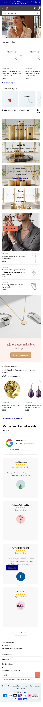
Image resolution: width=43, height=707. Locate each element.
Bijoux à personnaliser (21, 355)
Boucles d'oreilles (20, 167)
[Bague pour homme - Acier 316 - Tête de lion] (12, 389)
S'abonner (37, 675)
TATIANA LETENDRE (20, 548)
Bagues (21, 191)
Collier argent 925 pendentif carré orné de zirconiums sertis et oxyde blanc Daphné (13, 272)
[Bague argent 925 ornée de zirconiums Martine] (34, 286)
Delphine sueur (21, 462)
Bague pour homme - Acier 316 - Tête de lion (12, 406)
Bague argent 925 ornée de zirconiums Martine (13, 286)
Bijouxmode (21, 440)
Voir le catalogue (3, 8)
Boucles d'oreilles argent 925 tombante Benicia (13, 257)
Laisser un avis (14, 450)
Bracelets (21, 144)
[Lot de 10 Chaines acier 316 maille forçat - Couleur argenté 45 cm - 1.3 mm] (12, 55)
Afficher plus (12, 568)
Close (39, 2)
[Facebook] (2, 667)
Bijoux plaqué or (10, 26)
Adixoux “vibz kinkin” (20, 505)
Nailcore (20, 592)
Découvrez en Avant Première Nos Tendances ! (18, 679)
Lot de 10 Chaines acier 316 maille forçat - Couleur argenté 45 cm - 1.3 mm (12, 73)
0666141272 (9, 645)
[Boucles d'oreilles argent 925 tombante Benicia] (34, 257)
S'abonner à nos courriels (11, 670)
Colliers (20, 121)
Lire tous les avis (21, 633)
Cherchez (37, 13)
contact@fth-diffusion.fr (14, 648)
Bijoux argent (10, 228)
